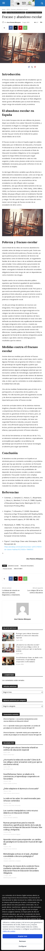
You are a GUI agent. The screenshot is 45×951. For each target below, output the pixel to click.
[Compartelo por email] (41, 67)
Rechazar (22, 941)
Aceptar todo (22, 936)
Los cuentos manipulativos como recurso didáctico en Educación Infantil (20, 811)
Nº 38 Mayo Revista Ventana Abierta (15, 12)
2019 (8, 9)
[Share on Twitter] (32, 67)
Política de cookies (9, 931)
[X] (16, 28)
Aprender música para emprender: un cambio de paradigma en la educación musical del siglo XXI (22, 841)
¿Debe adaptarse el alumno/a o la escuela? (21, 788)
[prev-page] (3, 668)
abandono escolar (13, 565)
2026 (4, 640)
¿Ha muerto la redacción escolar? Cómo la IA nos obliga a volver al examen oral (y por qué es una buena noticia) (28, 648)
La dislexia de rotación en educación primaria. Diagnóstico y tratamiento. (11, 593)
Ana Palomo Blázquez (14, 22)
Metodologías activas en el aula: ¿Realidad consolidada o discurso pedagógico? (20, 855)
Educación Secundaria (27, 565)
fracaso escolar (7, 568)
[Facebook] (11, 28)
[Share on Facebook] (29, 67)
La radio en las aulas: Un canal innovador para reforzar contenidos (21, 799)
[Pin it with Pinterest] (35, 67)
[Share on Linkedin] (38, 67)
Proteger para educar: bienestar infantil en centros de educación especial (27, 636)
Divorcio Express (8, 719)
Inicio (3, 9)
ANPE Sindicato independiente (33, 12)
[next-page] (6, 668)
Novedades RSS (8, 743)
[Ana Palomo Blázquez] (3, 22)
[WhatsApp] (25, 28)
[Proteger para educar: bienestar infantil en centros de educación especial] (8, 637)
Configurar (22, 946)
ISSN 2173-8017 (18, 568)
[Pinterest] (20, 28)
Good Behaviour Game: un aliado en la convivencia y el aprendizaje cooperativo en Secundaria (29, 660)
